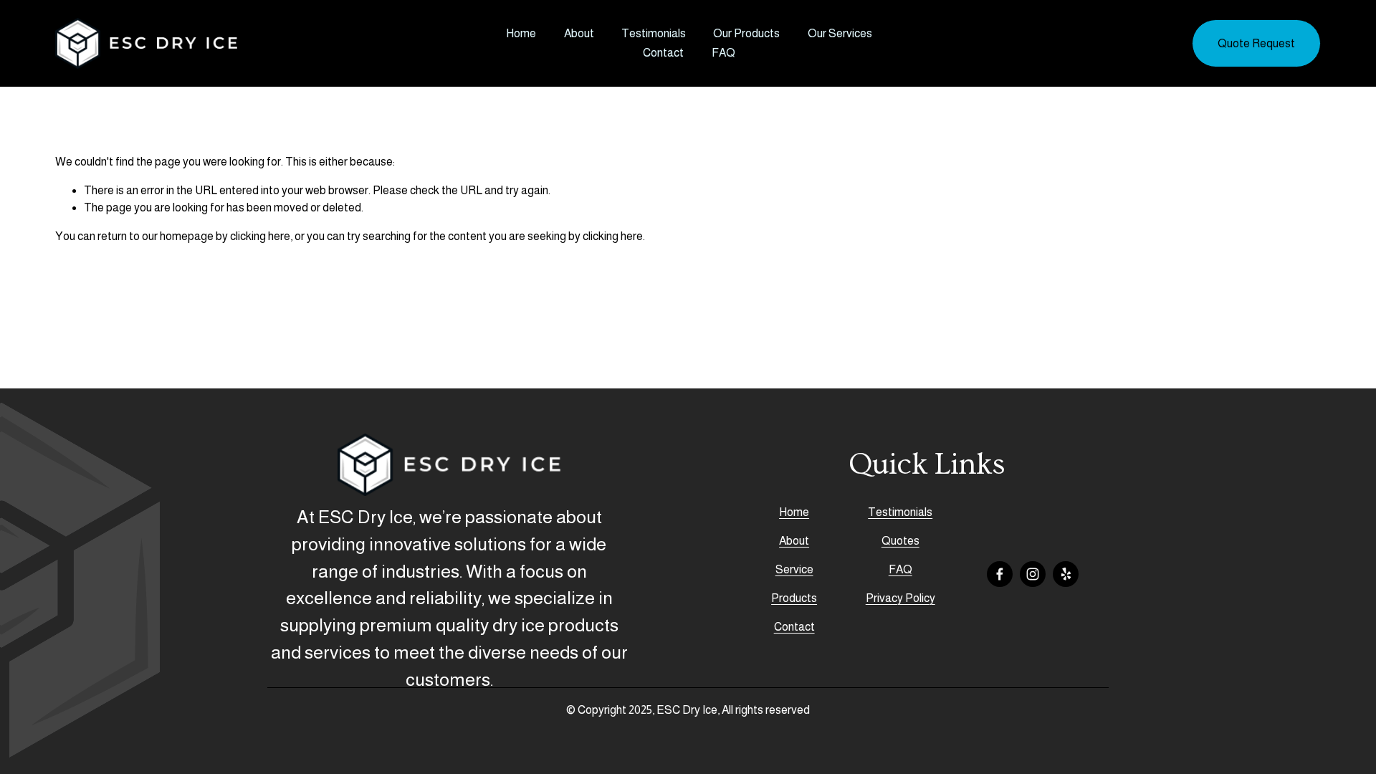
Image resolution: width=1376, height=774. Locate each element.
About (579, 33)
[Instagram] (1033, 574)
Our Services (840, 33)
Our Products (746, 33)
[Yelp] (1066, 574)
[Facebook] (1000, 574)
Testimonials (653, 33)
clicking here (260, 236)
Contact (663, 53)
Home (521, 33)
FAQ (723, 53)
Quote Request (1256, 43)
